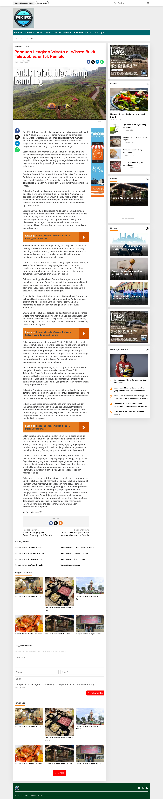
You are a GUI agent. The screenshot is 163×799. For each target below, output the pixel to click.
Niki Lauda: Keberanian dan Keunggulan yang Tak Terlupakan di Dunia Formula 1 (131, 397)
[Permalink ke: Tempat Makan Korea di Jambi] (29, 586)
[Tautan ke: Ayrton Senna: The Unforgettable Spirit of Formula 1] (129, 365)
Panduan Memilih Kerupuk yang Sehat (133, 151)
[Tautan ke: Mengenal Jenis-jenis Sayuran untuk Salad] (129, 99)
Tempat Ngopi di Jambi (70, 565)
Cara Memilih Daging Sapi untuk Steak (133, 163)
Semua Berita (36, 795)
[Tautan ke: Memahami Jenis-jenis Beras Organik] (115, 141)
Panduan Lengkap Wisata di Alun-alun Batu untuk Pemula (74, 533)
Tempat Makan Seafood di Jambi (29, 565)
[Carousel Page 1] (123, 218)
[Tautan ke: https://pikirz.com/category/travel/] (147, 179)
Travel (17, 63)
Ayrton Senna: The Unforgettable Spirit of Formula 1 (130, 381)
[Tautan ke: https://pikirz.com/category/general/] (147, 228)
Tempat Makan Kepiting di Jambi (74, 553)
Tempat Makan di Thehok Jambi (28, 559)
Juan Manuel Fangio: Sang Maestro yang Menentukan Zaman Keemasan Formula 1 (129, 389)
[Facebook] (51, 523)
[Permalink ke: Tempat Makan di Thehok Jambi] (59, 623)
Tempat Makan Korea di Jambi (27, 547)
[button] (148, 3)
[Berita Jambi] (23, 17)
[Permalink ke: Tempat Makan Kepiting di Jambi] (29, 623)
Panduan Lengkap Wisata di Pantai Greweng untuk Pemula (37, 533)
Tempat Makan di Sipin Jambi (72, 559)
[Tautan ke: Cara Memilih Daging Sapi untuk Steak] (115, 166)
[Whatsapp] (102, 62)
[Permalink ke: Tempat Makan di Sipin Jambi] (90, 623)
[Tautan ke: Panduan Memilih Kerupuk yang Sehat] (115, 153)
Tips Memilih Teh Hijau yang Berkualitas (134, 126)
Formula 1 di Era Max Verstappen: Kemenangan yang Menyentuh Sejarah (130, 405)
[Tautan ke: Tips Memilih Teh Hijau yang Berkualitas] (115, 128)
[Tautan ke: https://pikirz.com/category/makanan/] (147, 84)
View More (59, 773)
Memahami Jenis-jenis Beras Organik (135, 138)
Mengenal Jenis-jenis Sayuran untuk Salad (127, 115)
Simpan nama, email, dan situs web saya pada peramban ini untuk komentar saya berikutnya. (55, 686)
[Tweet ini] (93, 62)
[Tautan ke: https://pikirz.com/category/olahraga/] (147, 349)
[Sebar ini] (88, 62)
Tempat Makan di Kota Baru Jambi (29, 553)
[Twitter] (56, 523)
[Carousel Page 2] (126, 218)
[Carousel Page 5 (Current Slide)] (135, 218)
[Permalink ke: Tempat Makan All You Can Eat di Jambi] (59, 591)
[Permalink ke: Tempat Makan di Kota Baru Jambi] (90, 586)
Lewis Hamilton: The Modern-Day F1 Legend (129, 413)
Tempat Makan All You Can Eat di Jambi (77, 547)
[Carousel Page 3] (129, 218)
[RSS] (61, 523)
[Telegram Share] (97, 62)
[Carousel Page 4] (132, 218)
